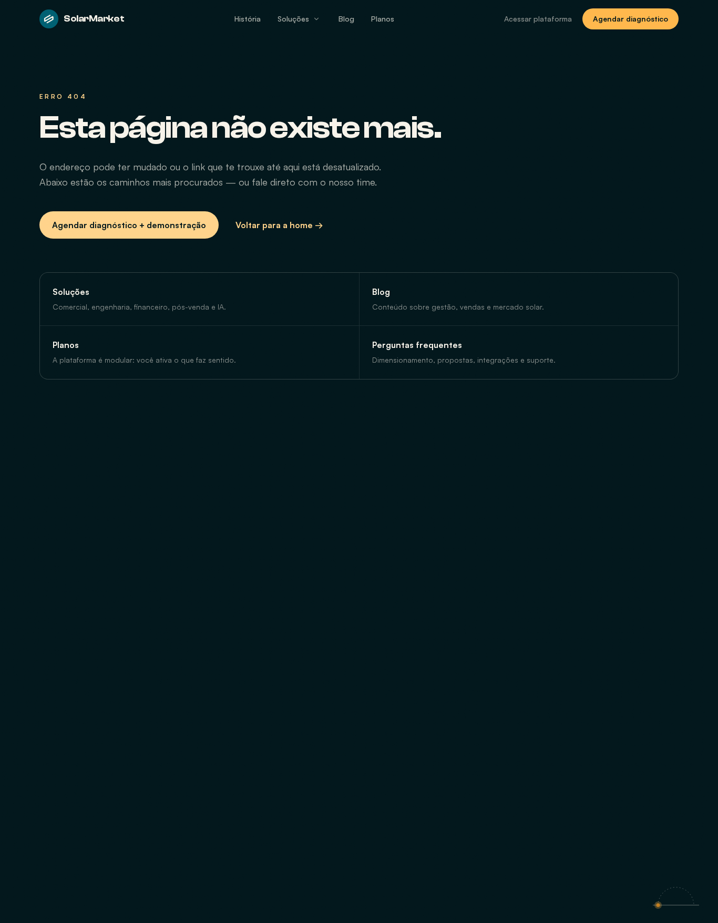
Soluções (293, 18)
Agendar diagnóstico (630, 18)
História (247, 18)
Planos (382, 18)
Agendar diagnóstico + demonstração (129, 225)
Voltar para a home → (279, 225)
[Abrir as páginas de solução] (316, 19)
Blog (346, 18)
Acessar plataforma (538, 18)
